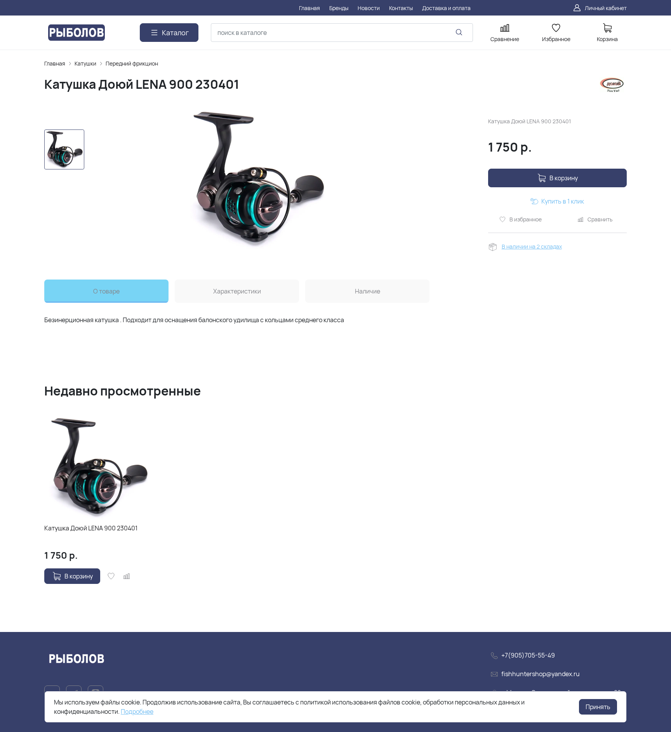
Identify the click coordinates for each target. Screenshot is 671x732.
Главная (54, 63)
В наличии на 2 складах (532, 246)
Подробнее (137, 711)
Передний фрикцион (132, 63)
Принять (598, 707)
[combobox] (342, 32)
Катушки (85, 63)
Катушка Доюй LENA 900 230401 (90, 528)
